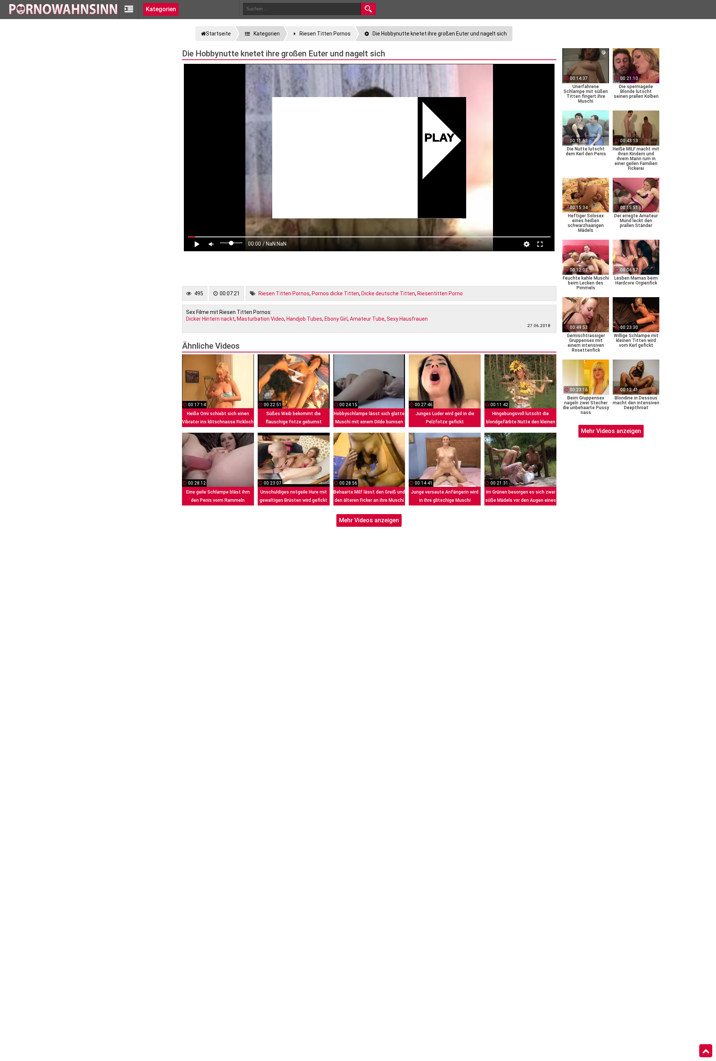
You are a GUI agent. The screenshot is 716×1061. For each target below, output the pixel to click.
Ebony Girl (336, 319)
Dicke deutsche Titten (388, 293)
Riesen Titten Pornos (284, 293)
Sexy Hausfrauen (407, 319)
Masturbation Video (260, 319)
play (439, 138)
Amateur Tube (367, 319)
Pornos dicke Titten (335, 293)
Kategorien (161, 9)
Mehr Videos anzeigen (369, 520)
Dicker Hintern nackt (210, 319)
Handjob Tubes (304, 319)
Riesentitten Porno (440, 293)
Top (705, 1050)
